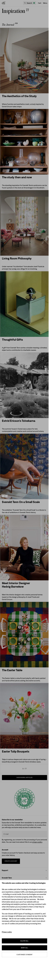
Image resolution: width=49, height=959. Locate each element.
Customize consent (24, 954)
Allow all (24, 941)
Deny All (24, 948)
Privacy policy (7, 932)
